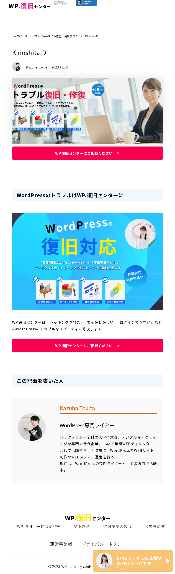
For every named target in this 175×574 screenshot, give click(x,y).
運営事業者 (61, 544)
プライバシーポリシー (104, 544)
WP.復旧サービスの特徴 (39, 526)
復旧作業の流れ (117, 526)
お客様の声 (155, 526)
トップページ (19, 36)
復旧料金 (82, 526)
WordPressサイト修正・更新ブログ (56, 36)
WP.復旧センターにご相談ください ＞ (87, 153)
